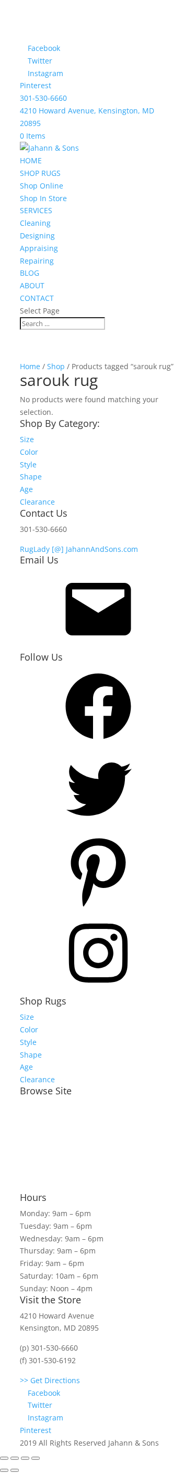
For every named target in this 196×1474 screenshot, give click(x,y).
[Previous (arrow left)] (4, 1470)
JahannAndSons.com (102, 549)
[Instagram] (98, 990)
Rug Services (42, 1166)
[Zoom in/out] (35, 1458)
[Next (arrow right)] (14, 1470)
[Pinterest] (98, 908)
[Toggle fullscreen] (25, 1458)
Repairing (37, 261)
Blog (27, 1186)
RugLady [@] (43, 549)
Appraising (39, 248)
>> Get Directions (50, 1380)
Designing (37, 236)
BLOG (29, 273)
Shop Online (41, 186)
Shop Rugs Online (51, 1127)
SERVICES (36, 210)
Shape (31, 477)
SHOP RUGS (40, 173)
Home (30, 366)
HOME (31, 160)
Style (28, 464)
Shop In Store (43, 198)
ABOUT (32, 285)
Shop (56, 366)
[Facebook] (98, 743)
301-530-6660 (43, 98)
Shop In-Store (43, 1147)
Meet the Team (46, 1107)
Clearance (37, 502)
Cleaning (35, 223)
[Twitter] (98, 825)
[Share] (14, 1458)
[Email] (98, 646)
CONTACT (37, 298)
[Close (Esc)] (4, 1458)
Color (29, 452)
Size (27, 439)
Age (26, 489)
